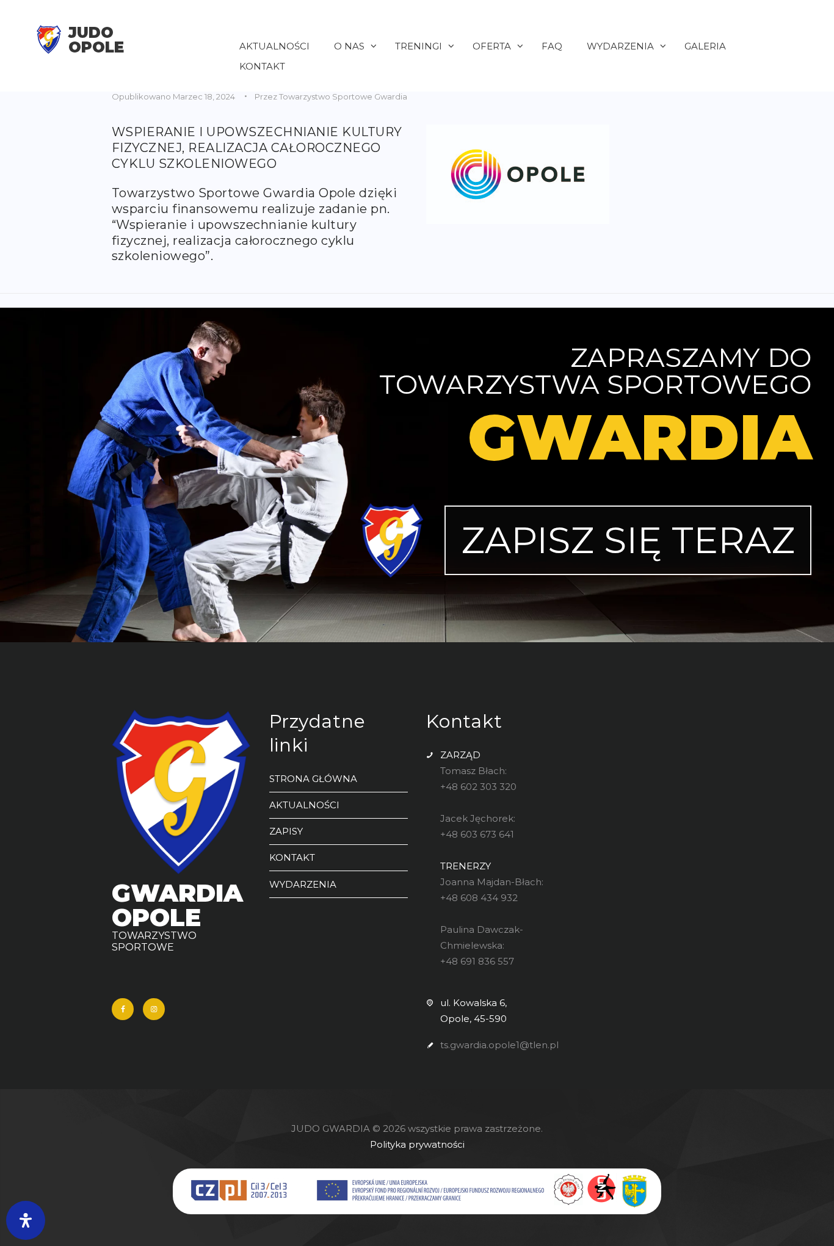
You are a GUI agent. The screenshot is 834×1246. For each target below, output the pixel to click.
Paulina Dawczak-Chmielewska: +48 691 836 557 (481, 945)
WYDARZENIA (302, 884)
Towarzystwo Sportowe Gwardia (343, 96)
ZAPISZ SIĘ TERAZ (628, 540)
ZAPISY (286, 831)
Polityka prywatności (417, 1144)
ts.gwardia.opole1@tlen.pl (499, 1045)
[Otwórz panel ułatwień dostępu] (25, 1220)
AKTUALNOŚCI (304, 805)
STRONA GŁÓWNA (313, 778)
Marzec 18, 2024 (204, 96)
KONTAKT (292, 857)
